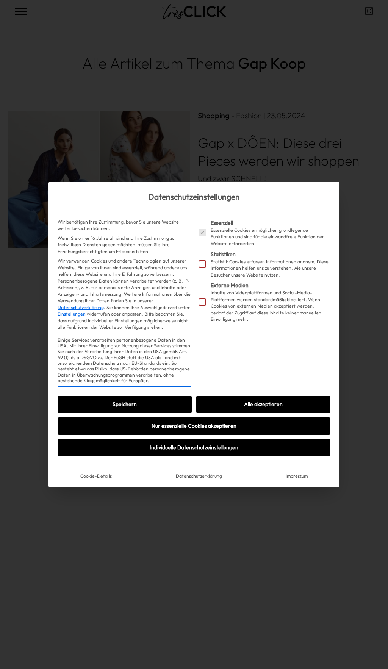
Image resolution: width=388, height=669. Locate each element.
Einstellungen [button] (72, 314)
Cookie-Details (96, 476)
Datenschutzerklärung (81, 307)
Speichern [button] (125, 404)
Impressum (297, 476)
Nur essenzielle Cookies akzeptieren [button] (194, 425)
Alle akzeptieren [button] (263, 404)
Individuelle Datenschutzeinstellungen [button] (194, 447)
